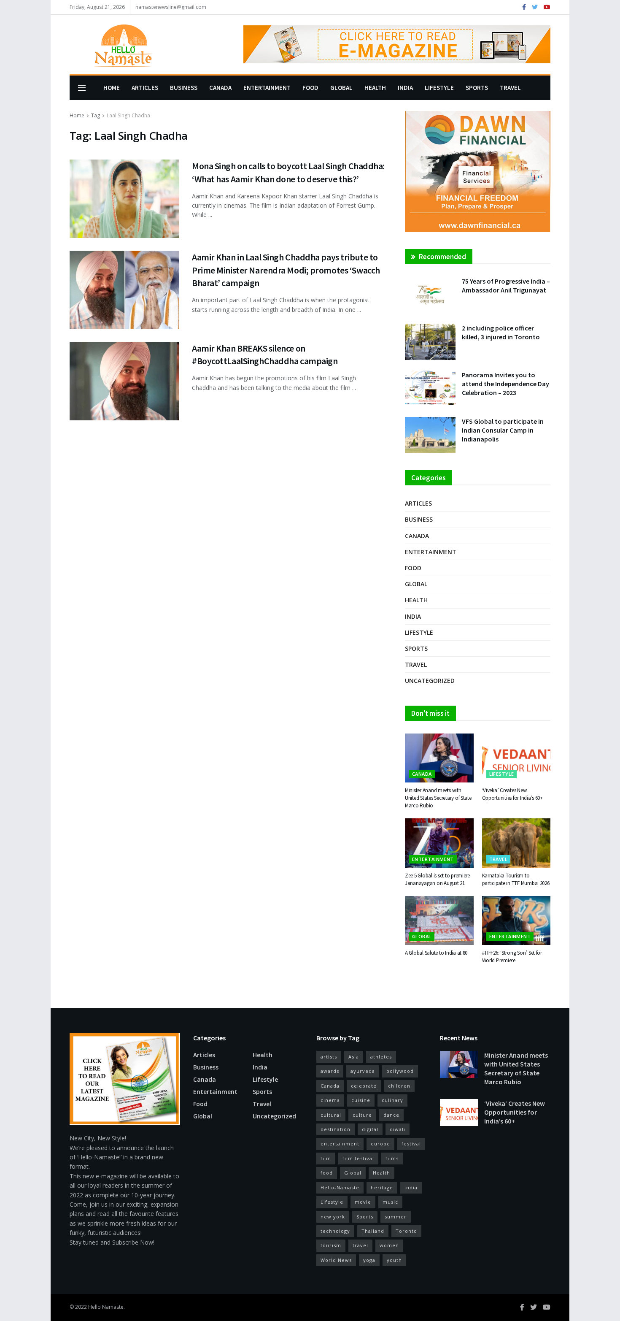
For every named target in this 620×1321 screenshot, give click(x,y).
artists (329, 1056)
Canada (220, 88)
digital (370, 1129)
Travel (510, 88)
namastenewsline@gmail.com (170, 7)
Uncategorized (430, 681)
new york (333, 1216)
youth (394, 1260)
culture (362, 1115)
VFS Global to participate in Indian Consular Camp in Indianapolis (503, 430)
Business (183, 88)
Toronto (406, 1231)
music (390, 1202)
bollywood (400, 1071)
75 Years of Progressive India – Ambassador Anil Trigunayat (506, 285)
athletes (381, 1056)
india (411, 1187)
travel (360, 1245)
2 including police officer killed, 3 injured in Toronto (501, 332)
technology (335, 1231)
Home (111, 88)
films (392, 1158)
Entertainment (267, 88)
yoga (369, 1260)
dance (391, 1115)
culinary (392, 1100)
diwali (397, 1129)
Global (341, 88)
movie (363, 1202)
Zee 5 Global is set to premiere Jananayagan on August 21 (437, 879)
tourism (331, 1245)
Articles (145, 88)
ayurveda (362, 1071)
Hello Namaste (106, 1306)
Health (375, 88)
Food (310, 88)
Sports (477, 88)
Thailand (372, 1231)
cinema (330, 1100)
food (327, 1172)
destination (335, 1129)
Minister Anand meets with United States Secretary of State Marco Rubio (438, 798)
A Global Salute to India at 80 (436, 952)
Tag (95, 115)
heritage (382, 1187)
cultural (331, 1115)
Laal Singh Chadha (128, 115)
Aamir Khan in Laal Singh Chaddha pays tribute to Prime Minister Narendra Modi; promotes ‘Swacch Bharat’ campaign (286, 270)
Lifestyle (439, 88)
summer (396, 1216)
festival (411, 1143)
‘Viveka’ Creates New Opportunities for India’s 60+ (512, 794)
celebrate (364, 1086)
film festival (358, 1158)
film (326, 1158)
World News (336, 1260)
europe (380, 1143)
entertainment (340, 1143)
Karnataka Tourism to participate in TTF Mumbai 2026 (516, 879)
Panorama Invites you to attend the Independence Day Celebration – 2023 (505, 384)
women (389, 1245)
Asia (353, 1056)
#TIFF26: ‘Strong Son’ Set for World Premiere (512, 956)
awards (330, 1071)
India (405, 88)
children (399, 1086)
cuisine (360, 1100)
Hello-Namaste (340, 1187)
